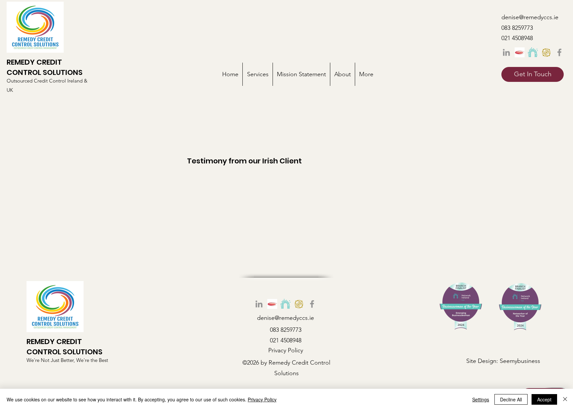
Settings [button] (480, 399)
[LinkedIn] (506, 52)
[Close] (565, 399)
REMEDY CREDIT (34, 62)
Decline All (511, 399)
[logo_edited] (533, 52)
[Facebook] (559, 52)
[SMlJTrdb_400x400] (520, 52)
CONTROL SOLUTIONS (45, 72)
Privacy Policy (262, 399)
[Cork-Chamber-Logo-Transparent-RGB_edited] (546, 52)
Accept (544, 399)
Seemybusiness (520, 361)
